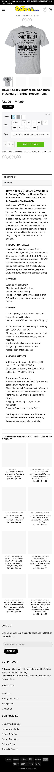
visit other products (31, 421)
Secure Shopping (10, 739)
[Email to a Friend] (14, 157)
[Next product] (24, 20)
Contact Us (7, 709)
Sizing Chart (8, 704)
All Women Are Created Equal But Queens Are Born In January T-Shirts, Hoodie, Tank (14, 605)
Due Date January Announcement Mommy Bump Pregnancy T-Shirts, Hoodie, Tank (40, 475)
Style (6, 134)
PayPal (19, 314)
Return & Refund (10, 734)
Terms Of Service (10, 749)
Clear (47, 114)
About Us (6, 694)
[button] (3, 9)
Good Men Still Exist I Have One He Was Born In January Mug (14, 474)
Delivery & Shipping (11, 724)
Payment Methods (10, 729)
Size (6, 125)
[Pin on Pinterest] (18, 157)
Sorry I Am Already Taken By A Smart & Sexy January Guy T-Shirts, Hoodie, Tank (40, 518)
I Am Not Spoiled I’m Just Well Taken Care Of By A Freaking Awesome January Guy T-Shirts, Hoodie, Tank (40, 607)
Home (17, 16)
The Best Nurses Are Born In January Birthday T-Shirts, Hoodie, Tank (14, 517)
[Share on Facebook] (4, 157)
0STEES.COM (30, 768)
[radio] (14, 117)
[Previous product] (30, 20)
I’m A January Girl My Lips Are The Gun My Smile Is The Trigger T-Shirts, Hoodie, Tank (13, 562)
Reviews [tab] (8, 183)
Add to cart (30, 144)
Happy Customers (10, 698)
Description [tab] (10, 177)
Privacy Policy (8, 744)
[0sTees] (27, 9)
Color (6, 117)
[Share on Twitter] (9, 157)
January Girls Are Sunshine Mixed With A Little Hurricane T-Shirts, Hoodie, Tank (40, 562)
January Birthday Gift (30, 16)
